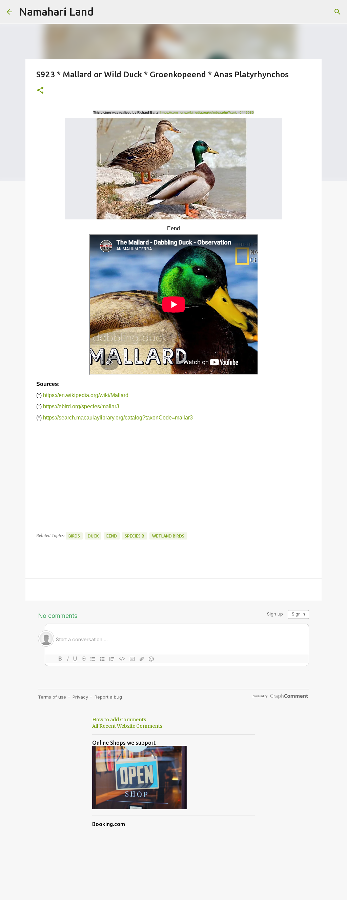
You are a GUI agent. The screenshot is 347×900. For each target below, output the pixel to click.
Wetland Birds (168, 536)
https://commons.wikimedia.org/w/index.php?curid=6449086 (207, 112)
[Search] (337, 12)
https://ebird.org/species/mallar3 (81, 406)
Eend (111, 536)
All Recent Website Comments (127, 726)
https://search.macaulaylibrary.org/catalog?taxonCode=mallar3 (118, 417)
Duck (93, 536)
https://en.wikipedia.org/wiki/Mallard (85, 395)
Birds (74, 536)
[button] (40, 90)
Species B (134, 536)
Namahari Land (56, 11)
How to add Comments (119, 720)
